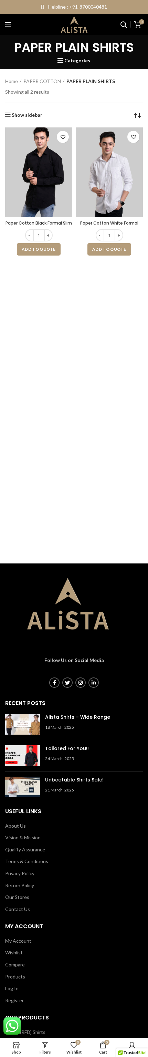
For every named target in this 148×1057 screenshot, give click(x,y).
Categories (77, 60)
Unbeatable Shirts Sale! (74, 779)
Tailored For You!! (67, 748)
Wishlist (14, 952)
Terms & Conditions (26, 861)
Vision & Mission (23, 837)
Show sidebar (27, 115)
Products (15, 977)
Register (14, 1000)
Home (11, 81)
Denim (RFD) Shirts (25, 1032)
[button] (39, 249)
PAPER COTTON (42, 81)
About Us (15, 826)
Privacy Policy (19, 873)
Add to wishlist (63, 137)
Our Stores (17, 897)
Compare (15, 964)
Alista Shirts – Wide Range (77, 717)
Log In (12, 988)
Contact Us (17, 909)
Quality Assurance (25, 849)
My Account (18, 941)
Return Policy (19, 885)
